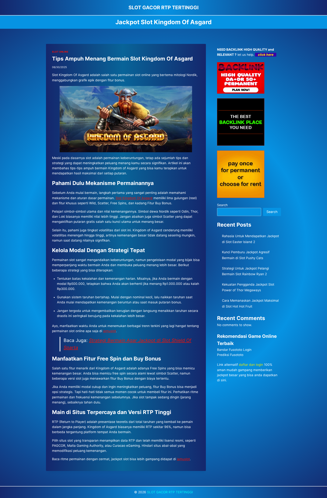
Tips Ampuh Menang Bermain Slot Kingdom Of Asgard (122, 58)
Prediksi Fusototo (230, 355)
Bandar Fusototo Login (234, 350)
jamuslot (109, 331)
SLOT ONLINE (60, 51)
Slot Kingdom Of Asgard (134, 198)
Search (222, 205)
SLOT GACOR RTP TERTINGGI (170, 492)
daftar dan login (251, 365)
